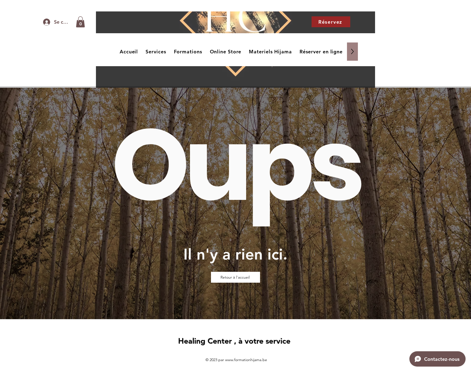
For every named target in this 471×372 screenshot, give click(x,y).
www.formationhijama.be (246, 359)
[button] (80, 22)
